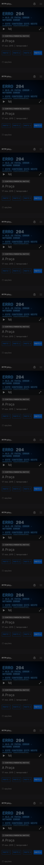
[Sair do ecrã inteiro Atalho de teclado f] (40, 862)
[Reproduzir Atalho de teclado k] (4, 862)
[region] (22, 432)
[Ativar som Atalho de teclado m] (10, 862)
